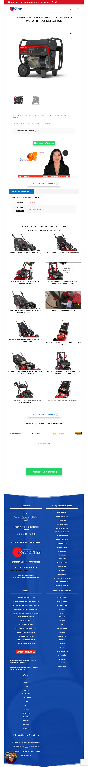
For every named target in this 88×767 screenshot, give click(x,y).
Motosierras (62, 574)
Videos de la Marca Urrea (26, 636)
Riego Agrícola (62, 563)
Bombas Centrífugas (62, 532)
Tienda (20, 115)
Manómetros (62, 566)
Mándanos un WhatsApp (44, 471)
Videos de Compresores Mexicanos (26, 628)
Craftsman (49, 124)
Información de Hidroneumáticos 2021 (26, 613)
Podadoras (62, 559)
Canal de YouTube (24, 651)
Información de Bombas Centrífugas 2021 (25, 601)
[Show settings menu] (56, 175)
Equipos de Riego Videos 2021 (26, 598)
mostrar (38, 130)
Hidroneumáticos (62, 528)
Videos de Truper (25, 621)
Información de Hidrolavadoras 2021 (26, 609)
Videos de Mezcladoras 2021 (26, 640)
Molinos (62, 570)
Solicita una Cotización (44, 183)
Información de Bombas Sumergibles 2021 (26, 605)
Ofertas (26, 675)
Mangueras (62, 551)
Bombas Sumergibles (62, 517)
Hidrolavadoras (62, 547)
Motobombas (62, 555)
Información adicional (21, 191)
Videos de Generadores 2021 (26, 632)
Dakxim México (26, 755)
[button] (71, 33)
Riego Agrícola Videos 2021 (25, 617)
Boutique (16, 578)
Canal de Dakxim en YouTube (26, 644)
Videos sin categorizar (25, 624)
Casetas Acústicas (62, 540)
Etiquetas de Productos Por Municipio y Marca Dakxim (26, 747)
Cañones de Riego (62, 536)
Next (79, 434)
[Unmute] (52, 175)
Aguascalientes (62, 598)
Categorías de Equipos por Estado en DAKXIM (26, 751)
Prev (8, 434)
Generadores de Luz (29, 115)
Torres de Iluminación (62, 582)
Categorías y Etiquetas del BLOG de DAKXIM (26, 742)
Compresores (62, 520)
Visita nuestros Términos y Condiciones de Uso (26, 542)
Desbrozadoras (62, 543)
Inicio (14, 115)
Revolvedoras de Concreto (62, 578)
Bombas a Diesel (62, 513)
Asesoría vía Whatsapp (45, 143)
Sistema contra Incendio (62, 586)
